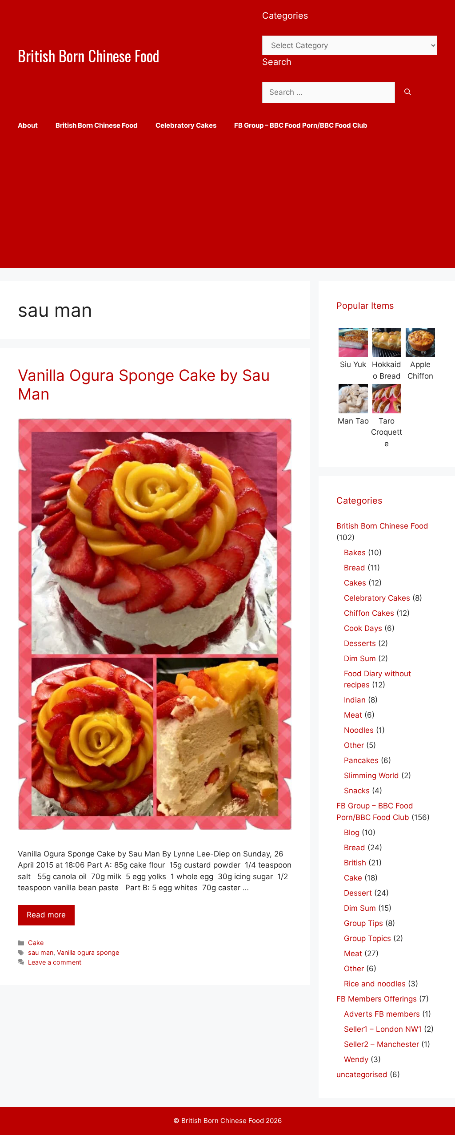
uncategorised (361, 1074)
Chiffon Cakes (369, 613)
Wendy (356, 1059)
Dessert (358, 893)
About (28, 125)
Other (354, 745)
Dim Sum (360, 658)
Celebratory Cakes (186, 125)
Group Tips (363, 923)
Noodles (359, 730)
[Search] (407, 92)
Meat (353, 715)
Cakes (355, 582)
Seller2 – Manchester (381, 1044)
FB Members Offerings (376, 998)
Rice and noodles (375, 983)
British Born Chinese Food (88, 55)
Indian (355, 699)
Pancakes (361, 760)
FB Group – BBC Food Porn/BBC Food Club (300, 125)
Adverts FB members (382, 1014)
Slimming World (371, 775)
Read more (46, 914)
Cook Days (363, 628)
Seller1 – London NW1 (383, 1029)
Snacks (357, 790)
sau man (40, 952)
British (355, 862)
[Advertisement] (227, 205)
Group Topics (367, 938)
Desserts (360, 643)
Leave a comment (54, 962)
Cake (36, 942)
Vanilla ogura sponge (88, 952)
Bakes (355, 552)
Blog (351, 832)
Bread (354, 567)
